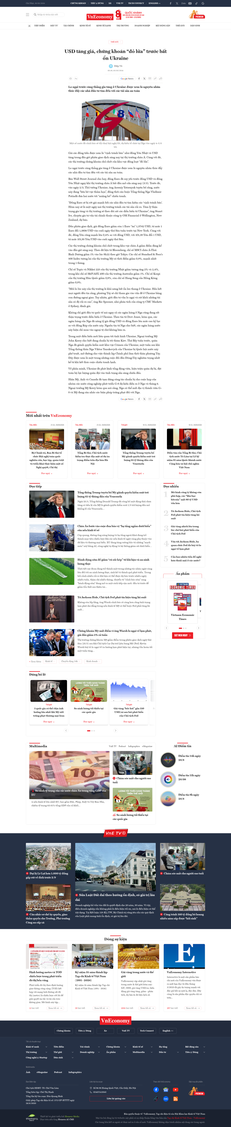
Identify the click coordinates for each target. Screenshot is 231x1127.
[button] (88, 730)
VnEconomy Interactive (181, 972)
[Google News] (203, 3)
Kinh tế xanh (103, 26)
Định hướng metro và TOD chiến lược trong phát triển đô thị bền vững (45, 976)
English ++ (154, 3)
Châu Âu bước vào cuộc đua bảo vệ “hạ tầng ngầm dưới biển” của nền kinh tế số (114, 528)
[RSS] (176, 1099)
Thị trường (123, 26)
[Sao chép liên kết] (155, 78)
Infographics (134, 746)
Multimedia (38, 746)
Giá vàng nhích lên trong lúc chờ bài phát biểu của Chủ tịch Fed (185, 530)
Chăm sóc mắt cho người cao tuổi (132, 780)
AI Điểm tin (182, 746)
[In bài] (70, 78)
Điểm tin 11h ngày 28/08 (189, 777)
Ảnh (28, 1072)
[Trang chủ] (29, 25)
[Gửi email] (150, 78)
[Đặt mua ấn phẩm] (197, 14)
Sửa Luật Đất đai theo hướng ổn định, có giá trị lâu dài (115, 898)
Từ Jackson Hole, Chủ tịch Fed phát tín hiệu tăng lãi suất (112, 597)
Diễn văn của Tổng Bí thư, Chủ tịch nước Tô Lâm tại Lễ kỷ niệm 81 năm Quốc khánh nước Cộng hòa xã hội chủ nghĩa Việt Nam (184, 460)
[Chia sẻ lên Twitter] (144, 78)
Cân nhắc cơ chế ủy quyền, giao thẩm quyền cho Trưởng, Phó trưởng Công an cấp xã (48, 918)
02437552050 (99, 1092)
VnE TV (119, 3)
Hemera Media (72, 1117)
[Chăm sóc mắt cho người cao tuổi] (182, 856)
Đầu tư (54, 26)
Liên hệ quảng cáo (116, 1099)
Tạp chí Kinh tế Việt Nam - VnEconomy (186, 1118)
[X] (177, 3)
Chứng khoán (78, 3)
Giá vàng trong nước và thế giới (137, 974)
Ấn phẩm (182, 574)
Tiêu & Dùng (97, 3)
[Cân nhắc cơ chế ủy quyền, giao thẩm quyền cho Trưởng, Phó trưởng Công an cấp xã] (48, 897)
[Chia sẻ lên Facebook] (139, 78)
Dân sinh (195, 26)
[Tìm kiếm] (35, 15)
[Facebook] (170, 3)
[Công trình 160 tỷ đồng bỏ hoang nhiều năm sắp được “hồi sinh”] (182, 897)
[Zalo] (183, 3)
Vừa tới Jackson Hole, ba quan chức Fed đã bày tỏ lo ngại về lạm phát (186, 545)
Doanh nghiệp (142, 26)
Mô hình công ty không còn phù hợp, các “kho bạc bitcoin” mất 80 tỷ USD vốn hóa (186, 498)
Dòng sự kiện (115, 939)
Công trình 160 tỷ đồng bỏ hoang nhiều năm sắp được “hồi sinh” (182, 916)
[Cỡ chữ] (76, 78)
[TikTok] (196, 3)
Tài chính (69, 26)
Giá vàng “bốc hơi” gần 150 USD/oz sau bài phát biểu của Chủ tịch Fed (129, 712)
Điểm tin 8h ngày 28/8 (188, 797)
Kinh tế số (85, 26)
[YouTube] (190, 3)
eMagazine (147, 746)
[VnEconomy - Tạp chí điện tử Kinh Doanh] (115, 1020)
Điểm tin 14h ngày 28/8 (189, 758)
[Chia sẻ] (160, 78)
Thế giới (180, 26)
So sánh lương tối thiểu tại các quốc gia (130, 817)
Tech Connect (136, 3)
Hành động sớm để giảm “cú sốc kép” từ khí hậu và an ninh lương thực (113, 562)
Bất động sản (163, 26)
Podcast (122, 746)
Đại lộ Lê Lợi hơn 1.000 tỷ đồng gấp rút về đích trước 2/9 (47, 875)
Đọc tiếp (35, 486)
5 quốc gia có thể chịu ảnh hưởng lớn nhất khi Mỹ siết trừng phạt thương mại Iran (48, 712)
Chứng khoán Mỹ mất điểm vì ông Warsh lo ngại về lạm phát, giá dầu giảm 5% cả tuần (115, 633)
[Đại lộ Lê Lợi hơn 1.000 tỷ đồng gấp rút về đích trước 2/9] (48, 856)
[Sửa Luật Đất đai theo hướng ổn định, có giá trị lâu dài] (115, 867)
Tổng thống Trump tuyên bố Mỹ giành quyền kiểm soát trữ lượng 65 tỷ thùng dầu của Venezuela (113, 494)
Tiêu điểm (39, 26)
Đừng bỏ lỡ (37, 674)
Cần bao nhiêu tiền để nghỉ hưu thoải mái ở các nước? (186, 559)
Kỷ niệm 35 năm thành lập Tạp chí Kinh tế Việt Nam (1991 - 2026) (91, 976)
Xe (110, 3)
